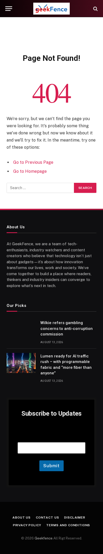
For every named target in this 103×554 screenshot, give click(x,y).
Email (51, 435)
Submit (51, 465)
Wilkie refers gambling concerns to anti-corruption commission (66, 328)
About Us (21, 517)
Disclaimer (74, 517)
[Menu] (8, 9)
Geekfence (44, 538)
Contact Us (47, 517)
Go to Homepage (30, 171)
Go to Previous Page (33, 162)
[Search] (95, 9)
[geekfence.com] (51, 8)
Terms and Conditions (68, 525)
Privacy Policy (27, 525)
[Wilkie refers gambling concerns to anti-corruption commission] (21, 330)
